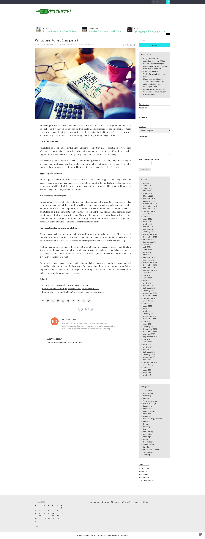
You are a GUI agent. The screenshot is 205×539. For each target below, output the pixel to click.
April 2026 (147, 193)
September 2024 (150, 242)
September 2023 (150, 270)
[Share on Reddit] (73, 301)
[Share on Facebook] (48, 301)
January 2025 (149, 232)
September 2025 (150, 211)
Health (146, 424)
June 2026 (147, 188)
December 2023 (150, 262)
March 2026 (148, 196)
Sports (146, 447)
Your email (144, 117)
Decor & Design (149, 403)
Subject (142, 127)
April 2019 (147, 375)
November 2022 (150, 296)
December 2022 (150, 293)
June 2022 (147, 306)
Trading (146, 454)
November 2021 (149, 319)
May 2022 (147, 308)
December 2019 (149, 357)
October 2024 (149, 239)
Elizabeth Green (69, 319)
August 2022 (148, 301)
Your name (144, 108)
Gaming (146, 421)
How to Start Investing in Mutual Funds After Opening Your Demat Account (155, 66)
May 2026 (147, 191)
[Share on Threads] (84, 301)
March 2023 (148, 285)
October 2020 (149, 334)
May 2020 (147, 344)
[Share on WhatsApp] (63, 301)
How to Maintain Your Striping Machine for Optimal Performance (70, 288)
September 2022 (150, 298)
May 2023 (147, 280)
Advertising (148, 393)
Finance (146, 416)
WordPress (91, 535)
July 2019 (147, 367)
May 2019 (147, 372)
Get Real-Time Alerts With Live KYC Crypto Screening (66, 285)
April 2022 (147, 311)
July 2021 (147, 321)
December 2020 (150, 329)
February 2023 (149, 288)
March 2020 (148, 349)
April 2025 (147, 224)
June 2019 (147, 370)
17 (35, 516)
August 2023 (148, 273)
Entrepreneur (149, 408)
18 (40, 516)
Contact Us (144, 468)
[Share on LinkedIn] (58, 301)
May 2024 (147, 252)
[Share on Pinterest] (68, 301)
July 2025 (147, 216)
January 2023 (148, 290)
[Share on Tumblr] (79, 301)
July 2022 (147, 303)
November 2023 (150, 265)
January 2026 (149, 201)
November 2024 (150, 237)
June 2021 (147, 324)
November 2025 (150, 206)
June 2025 (147, 219)
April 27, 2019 (40, 45)
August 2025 (148, 214)
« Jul (36, 526)
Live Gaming (148, 431)
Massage (147, 437)
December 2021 (149, 316)
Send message (145, 169)
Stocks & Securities (151, 449)
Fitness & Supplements (153, 419)
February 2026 (149, 198)
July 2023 (147, 275)
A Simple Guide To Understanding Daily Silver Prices (58, 31)
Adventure (147, 390)
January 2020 (149, 354)
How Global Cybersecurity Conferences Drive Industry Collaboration (151, 32)
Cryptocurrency (150, 401)
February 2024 (149, 257)
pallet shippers (60, 45)
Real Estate (148, 442)
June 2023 (147, 278)
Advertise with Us (146, 481)
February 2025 (149, 229)
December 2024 (150, 234)
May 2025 (147, 221)
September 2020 (150, 337)
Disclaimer (143, 474)
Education (147, 406)
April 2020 (147, 347)
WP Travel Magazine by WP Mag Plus (113, 535)
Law (144, 429)
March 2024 (148, 255)
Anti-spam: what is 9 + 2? (150, 159)
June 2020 (147, 342)
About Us (143, 471)
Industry (146, 426)
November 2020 (150, 331)
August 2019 (148, 365)
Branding (147, 396)
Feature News (149, 411)
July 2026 (147, 186)
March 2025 (148, 226)
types (81, 45)
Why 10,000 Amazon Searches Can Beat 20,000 (154, 59)
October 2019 (148, 360)
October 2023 (149, 267)
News (145, 439)
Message (143, 136)
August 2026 (148, 183)
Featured (50, 45)
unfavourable (89, 45)
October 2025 (149, 209)
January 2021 (148, 326)
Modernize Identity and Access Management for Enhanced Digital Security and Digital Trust (103, 32)
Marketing (147, 434)
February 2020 (149, 352)
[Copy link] (89, 301)
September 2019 (150, 362)
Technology (148, 452)
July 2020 (147, 339)
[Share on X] (53, 301)
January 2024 (149, 260)
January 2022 (148, 313)
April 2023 (147, 283)
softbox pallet (72, 45)
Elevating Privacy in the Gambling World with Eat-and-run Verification (73, 292)
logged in (62, 342)
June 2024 (147, 249)
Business (146, 398)
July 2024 (147, 247)
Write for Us (144, 477)
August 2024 (148, 244)
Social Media (148, 444)
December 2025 (150, 203)
